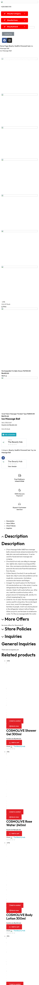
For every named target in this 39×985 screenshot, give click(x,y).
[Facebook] (4, 40)
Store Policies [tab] (18, 628)
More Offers (10, 523)
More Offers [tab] (17, 619)
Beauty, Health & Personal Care (19, 450)
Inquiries (9, 528)
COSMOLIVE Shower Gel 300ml (21, 732)
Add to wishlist (16, 721)
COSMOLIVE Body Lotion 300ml (19, 916)
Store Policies (11, 526)
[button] (8, 34)
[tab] (22, 521)
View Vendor (12, 466)
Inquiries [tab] (13, 636)
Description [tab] (16, 536)
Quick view (15, 726)
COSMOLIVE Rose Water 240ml (19, 823)
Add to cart (15, 742)
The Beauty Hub (15, 442)
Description (10, 521)
